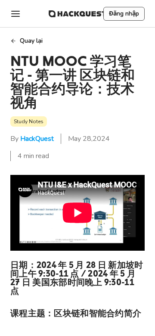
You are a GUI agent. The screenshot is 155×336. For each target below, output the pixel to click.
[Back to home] (77, 13)
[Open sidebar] (15, 14)
